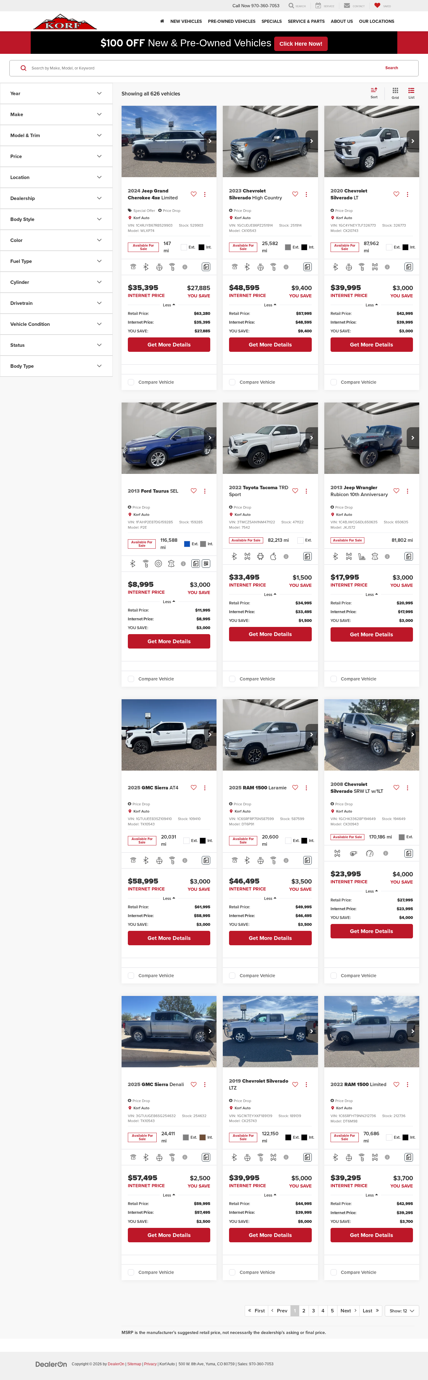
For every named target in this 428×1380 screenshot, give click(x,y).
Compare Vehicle (156, 382)
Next (348, 1310)
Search (391, 68)
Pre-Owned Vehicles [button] (231, 21)
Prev (280, 1310)
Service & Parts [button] (306, 21)
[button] (210, 141)
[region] (169, 322)
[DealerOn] (51, 1363)
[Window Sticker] (206, 563)
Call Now (241, 5)
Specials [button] (272, 21)
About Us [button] (342, 21)
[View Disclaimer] (185, 267)
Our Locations (376, 21)
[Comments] (206, 267)
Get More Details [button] (169, 345)
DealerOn (116, 1364)
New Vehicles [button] (186, 21)
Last (369, 1310)
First (258, 1310)
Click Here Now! (300, 44)
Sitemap (134, 1364)
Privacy (150, 1364)
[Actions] (204, 194)
